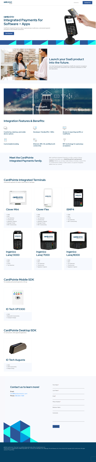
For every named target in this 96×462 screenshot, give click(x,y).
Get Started (8, 33)
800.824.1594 (19, 396)
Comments (55, 413)
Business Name (56, 407)
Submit (56, 426)
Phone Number (57, 401)
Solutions (76, 2)
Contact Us (87, 2)
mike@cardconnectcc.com (18, 393)
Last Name (56, 390)
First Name (56, 385)
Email (54, 396)
